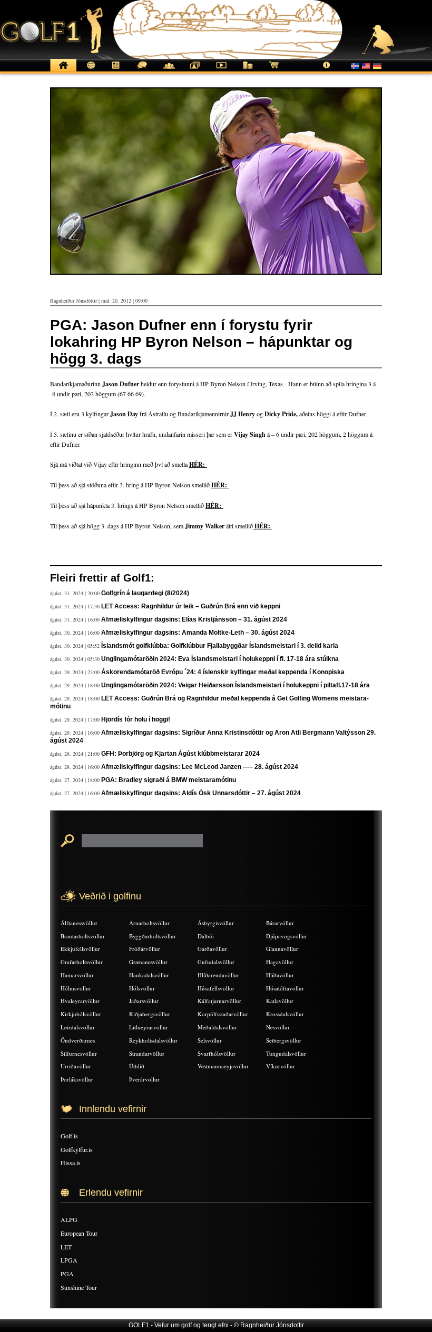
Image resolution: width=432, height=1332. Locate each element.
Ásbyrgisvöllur (216, 923)
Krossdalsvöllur (285, 1014)
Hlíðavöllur (280, 975)
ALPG (69, 1219)
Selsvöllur (210, 1040)
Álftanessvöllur (79, 923)
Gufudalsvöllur (216, 962)
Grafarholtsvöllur (82, 962)
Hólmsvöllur (76, 988)
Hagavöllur (279, 962)
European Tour (79, 1233)
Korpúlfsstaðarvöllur (223, 1014)
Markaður (247, 71)
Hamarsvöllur (77, 975)
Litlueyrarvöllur (148, 1027)
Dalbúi (206, 936)
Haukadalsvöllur (149, 975)
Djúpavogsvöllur (286, 936)
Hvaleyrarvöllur (80, 1001)
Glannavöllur (282, 949)
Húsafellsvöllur (216, 988)
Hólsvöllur (142, 988)
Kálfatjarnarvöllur (219, 1001)
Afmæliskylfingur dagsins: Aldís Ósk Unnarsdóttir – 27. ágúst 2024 (201, 793)
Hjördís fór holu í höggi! (135, 719)
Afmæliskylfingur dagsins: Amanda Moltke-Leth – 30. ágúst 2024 (197, 632)
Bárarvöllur (280, 923)
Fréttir (89, 71)
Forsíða (63, 71)
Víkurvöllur (280, 1066)
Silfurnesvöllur (79, 1053)
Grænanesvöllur (148, 962)
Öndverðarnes (78, 1040)
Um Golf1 (326, 71)
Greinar (116, 71)
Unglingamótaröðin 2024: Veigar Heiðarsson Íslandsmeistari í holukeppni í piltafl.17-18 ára (235, 685)
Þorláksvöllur (77, 1079)
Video (221, 71)
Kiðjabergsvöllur (149, 1014)
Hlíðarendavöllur (218, 975)
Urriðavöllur (76, 1066)
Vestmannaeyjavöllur (223, 1066)
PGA (67, 1273)
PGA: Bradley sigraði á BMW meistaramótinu (168, 780)
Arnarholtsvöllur (149, 923)
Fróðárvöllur (144, 949)
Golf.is (69, 1135)
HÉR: (198, 464)
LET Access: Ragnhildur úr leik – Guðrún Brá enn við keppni (190, 606)
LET (66, 1247)
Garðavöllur (212, 949)
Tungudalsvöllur (286, 1053)
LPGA (69, 1260)
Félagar (168, 71)
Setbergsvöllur (283, 1040)
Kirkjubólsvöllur (81, 1014)
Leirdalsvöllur (78, 1027)
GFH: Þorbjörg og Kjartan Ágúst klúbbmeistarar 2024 (180, 753)
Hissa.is (71, 1162)
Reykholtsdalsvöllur (153, 1040)
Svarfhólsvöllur (216, 1053)
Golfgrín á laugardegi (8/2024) (145, 593)
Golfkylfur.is (77, 1149)
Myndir (195, 71)
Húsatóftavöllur (285, 988)
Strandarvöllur (146, 1053)
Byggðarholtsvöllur (152, 936)
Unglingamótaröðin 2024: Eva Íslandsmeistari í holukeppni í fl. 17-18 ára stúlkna (220, 659)
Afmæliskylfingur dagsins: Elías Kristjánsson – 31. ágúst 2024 (194, 619)
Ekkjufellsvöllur (80, 949)
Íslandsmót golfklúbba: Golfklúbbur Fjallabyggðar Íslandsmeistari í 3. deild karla (219, 645)
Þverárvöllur (144, 1079)
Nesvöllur (278, 1027)
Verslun (274, 71)
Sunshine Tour (79, 1287)
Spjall (142, 71)
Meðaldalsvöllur (217, 1027)
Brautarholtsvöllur (83, 936)
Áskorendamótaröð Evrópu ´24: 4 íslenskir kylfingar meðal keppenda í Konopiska (223, 672)
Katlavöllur (279, 1001)
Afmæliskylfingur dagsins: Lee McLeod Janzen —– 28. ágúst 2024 (199, 766)
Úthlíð (136, 1066)
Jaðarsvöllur (144, 1001)
